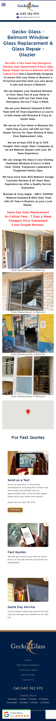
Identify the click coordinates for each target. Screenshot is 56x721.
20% (29, 143)
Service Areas (28, 675)
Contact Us (28, 680)
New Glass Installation (28, 665)
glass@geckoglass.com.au (30, 17)
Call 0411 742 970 (28, 688)
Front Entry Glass (28, 670)
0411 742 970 (29, 13)
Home (28, 660)
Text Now (15, 510)
